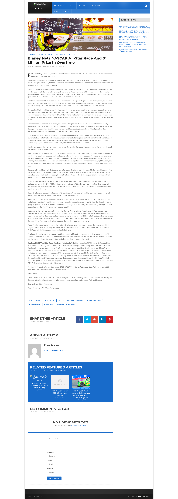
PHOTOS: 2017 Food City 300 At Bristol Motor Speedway (60, 393)
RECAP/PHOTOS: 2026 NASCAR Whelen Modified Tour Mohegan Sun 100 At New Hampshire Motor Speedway (133, 38)
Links (55, 11)
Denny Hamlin (48, 301)
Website (50, 468)
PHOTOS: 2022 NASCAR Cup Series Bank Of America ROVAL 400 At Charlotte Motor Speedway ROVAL (81, 394)
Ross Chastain (34, 304)
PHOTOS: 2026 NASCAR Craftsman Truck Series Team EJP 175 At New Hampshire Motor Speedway (133, 44)
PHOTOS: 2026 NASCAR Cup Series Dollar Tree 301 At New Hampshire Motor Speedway (134, 27)
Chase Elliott (34, 301)
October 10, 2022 (81, 400)
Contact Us (95, 5)
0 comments (61, 66)
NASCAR (54, 54)
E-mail (49, 460)
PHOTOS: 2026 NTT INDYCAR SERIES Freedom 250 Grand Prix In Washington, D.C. (134, 32)
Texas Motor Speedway (66, 304)
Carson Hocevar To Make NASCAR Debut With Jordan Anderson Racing (39, 385)
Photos (82, 5)
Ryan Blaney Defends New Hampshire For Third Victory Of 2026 (133, 50)
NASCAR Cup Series (68, 54)
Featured (32, 54)
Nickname (51, 452)
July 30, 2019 (39, 390)
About (71, 5)
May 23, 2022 (48, 66)
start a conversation (78, 425)
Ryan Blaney (49, 304)
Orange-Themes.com (143, 496)
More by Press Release (52, 350)
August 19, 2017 (60, 397)
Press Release (35, 66)
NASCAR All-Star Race (75, 301)
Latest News (44, 54)
